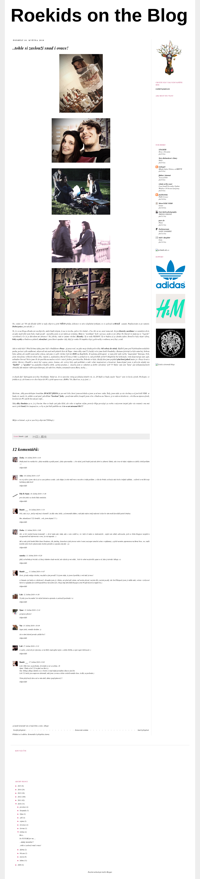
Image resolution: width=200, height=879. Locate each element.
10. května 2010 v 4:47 (32, 475)
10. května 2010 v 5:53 (37, 509)
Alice (21, 475)
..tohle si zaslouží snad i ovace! (30, 845)
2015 (20, 786)
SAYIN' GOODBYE (165, 231)
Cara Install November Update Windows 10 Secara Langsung (169, 187)
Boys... (21, 835)
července (23, 825)
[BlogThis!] (36, 436)
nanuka (22, 555)
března (22, 853)
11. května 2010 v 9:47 (37, 571)
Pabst (160, 160)
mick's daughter (164, 237)
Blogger (109, 872)
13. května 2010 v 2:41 (32, 610)
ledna (22, 860)
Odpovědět (23, 467)
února (22, 857)
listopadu (23, 810)
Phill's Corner (163, 197)
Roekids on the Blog (99, 15)
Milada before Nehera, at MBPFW (170, 169)
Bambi (21, 436)
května (22, 832)
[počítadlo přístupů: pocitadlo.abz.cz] (162, 250)
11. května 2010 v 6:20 (34, 555)
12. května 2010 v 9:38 (31, 594)
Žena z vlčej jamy (164, 152)
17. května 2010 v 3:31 (31, 646)
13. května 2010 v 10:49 (31, 625)
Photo (161, 223)
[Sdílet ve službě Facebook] (42, 436)
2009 (20, 865)
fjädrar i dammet (165, 175)
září (21, 817)
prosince (23, 807)
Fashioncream (164, 229)
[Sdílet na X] (39, 436)
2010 (20, 804)
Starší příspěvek (143, 730)
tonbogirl (162, 167)
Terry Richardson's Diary (168, 158)
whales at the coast (165, 184)
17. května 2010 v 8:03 (37, 662)
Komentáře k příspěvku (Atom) (38, 734)
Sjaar (21, 610)
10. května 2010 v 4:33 (33, 457)
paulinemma (163, 194)
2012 (20, 796)
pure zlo (162, 220)
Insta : (161, 240)
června (22, 828)
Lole (21, 594)
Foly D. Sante (24, 493)
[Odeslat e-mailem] (34, 436)
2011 (20, 800)
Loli (20, 646)
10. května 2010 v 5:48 (38, 493)
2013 (20, 793)
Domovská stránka (81, 730)
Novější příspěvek (19, 730)
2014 (20, 789)
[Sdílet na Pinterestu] (45, 436)
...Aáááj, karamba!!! (26, 842)
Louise (161, 205)
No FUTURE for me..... (27, 838)
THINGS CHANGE (165, 214)
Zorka (21, 457)
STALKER (162, 149)
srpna (22, 821)
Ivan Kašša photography (168, 212)
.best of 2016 (163, 177)
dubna (22, 849)
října (22, 814)
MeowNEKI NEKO (166, 203)
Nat (20, 625)
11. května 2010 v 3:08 (33, 530)
